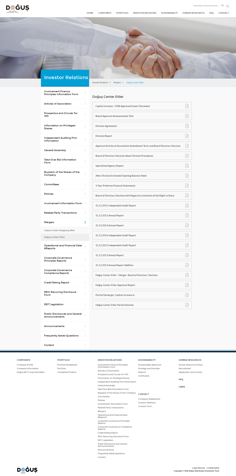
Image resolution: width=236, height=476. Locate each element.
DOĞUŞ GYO (17, 8)
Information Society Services (205, 6)
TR (222, 5)
